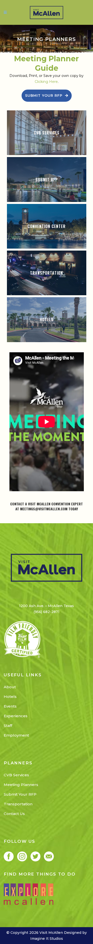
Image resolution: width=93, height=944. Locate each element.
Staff (8, 725)
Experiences (16, 716)
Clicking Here (46, 81)
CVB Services (16, 775)
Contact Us (14, 813)
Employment (16, 735)
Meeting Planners (21, 784)
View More (46, 132)
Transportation (18, 804)
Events (10, 706)
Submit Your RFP (43, 95)
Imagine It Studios (46, 938)
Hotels (10, 696)
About (10, 686)
